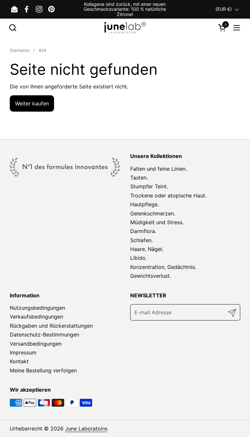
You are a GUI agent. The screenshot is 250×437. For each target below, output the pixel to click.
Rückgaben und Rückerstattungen (51, 325)
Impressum (23, 352)
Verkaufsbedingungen (36, 316)
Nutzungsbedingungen (37, 307)
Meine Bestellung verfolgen (43, 370)
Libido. (138, 258)
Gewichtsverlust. (150, 276)
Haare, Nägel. (146, 249)
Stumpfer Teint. (149, 186)
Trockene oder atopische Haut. (168, 195)
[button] (12, 27)
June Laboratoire (86, 428)
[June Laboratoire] (125, 27)
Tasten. (139, 177)
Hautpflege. (144, 204)
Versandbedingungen (36, 343)
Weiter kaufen (32, 103)
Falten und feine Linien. (158, 168)
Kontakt (19, 361)
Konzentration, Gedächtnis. (163, 267)
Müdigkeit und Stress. (157, 222)
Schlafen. (141, 240)
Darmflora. (143, 231)
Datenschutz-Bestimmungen (44, 334)
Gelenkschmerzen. (152, 213)
